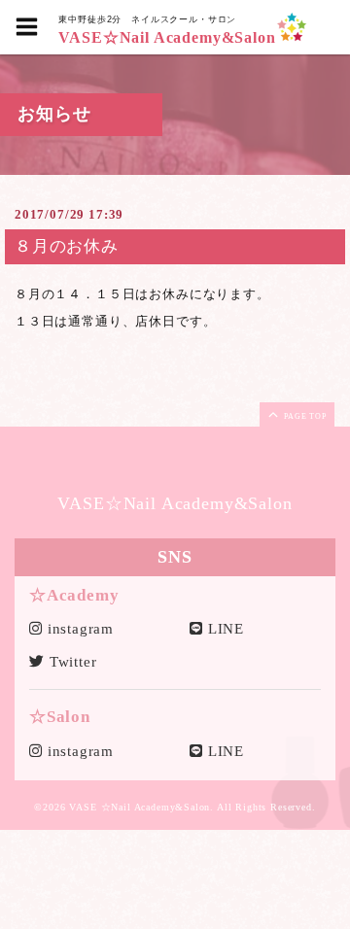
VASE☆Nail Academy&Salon (166, 38)
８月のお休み (67, 246)
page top (304, 416)
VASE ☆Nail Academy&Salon (139, 807)
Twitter (71, 662)
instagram (78, 629)
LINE (223, 629)
